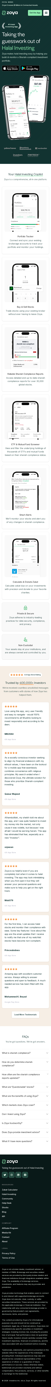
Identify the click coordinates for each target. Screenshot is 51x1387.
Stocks (5, 1207)
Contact (5, 1237)
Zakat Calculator (10, 1189)
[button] (46, 13)
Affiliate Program (10, 1228)
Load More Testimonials (25, 1014)
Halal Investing (9, 1194)
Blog (4, 1212)
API (3, 1216)
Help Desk (6, 1203)
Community (7, 1198)
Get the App (35, 13)
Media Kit (6, 1232)
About (4, 1241)
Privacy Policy (8, 1253)
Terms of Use (8, 1258)
